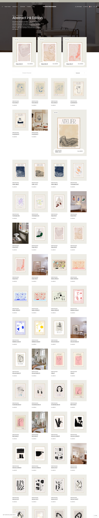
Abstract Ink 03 (15, 499)
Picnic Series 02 (35, 102)
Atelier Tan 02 (35, 184)
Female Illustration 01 (16, 404)
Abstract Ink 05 (54, 499)
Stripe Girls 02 (73, 215)
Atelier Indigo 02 (54, 184)
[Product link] (24, 52)
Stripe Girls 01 (54, 215)
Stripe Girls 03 (15, 247)
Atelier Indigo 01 (15, 184)
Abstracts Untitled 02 (74, 436)
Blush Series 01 (73, 404)
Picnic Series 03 (54, 102)
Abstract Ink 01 (54, 467)
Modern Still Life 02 (74, 278)
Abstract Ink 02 (73, 467)
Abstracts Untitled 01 (55, 436)
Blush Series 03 (35, 436)
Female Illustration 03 (55, 404)
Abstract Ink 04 (35, 499)
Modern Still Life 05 (55, 310)
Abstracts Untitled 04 (36, 467)
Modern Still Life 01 (54, 278)
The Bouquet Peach (74, 184)
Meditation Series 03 (36, 341)
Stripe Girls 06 (44, 64)
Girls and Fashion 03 (16, 373)
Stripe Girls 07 (69, 64)
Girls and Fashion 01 (55, 341)
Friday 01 (53, 373)
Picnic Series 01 (15, 102)
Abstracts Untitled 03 (16, 467)
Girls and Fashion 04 (36, 373)
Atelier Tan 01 (58, 151)
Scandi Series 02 (15, 134)
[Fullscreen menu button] (2, 6)
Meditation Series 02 (16, 341)
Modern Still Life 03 (16, 310)
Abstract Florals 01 (74, 499)
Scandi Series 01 (35, 134)
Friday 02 (72, 373)
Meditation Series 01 (74, 310)
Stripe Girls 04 (35, 247)
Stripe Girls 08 (35, 278)
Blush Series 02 (15, 436)
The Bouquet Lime (35, 215)
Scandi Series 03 (73, 102)
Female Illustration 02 (36, 404)
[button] (85, 6)
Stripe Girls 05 (19, 64)
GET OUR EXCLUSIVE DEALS (9, 514)
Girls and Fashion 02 (74, 341)
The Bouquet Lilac (16, 215)
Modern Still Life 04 (35, 310)
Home (13, 15)
